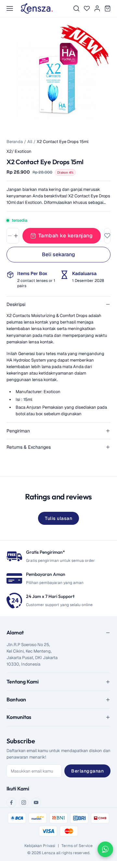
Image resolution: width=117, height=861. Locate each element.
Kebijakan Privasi (39, 845)
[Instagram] (24, 802)
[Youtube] (36, 802)
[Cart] (107, 8)
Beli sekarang (58, 254)
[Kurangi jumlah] (10, 235)
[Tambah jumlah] (16, 235)
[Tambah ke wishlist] (107, 235)
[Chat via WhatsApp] (105, 849)
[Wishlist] (87, 8)
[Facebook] (11, 802)
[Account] (97, 8)
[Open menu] (9, 8)
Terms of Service (77, 845)
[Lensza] (37, 8)
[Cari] (76, 8)
